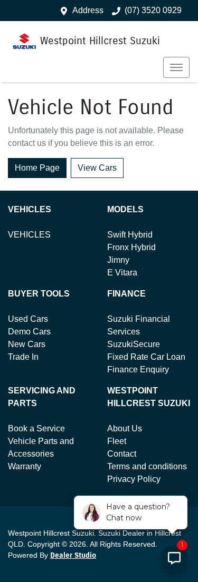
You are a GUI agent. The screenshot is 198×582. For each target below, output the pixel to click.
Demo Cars (29, 331)
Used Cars (28, 318)
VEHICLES (29, 234)
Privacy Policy (134, 479)
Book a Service (36, 428)
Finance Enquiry (138, 369)
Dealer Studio (73, 555)
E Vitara (122, 272)
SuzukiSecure (133, 344)
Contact (121, 453)
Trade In (23, 356)
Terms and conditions (147, 466)
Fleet (116, 441)
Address (87, 10)
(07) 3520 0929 (153, 10)
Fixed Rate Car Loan (146, 356)
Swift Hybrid (130, 234)
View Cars (97, 167)
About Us (124, 428)
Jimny (118, 259)
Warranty (24, 466)
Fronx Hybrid (131, 247)
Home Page (37, 167)
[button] (176, 67)
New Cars (26, 344)
